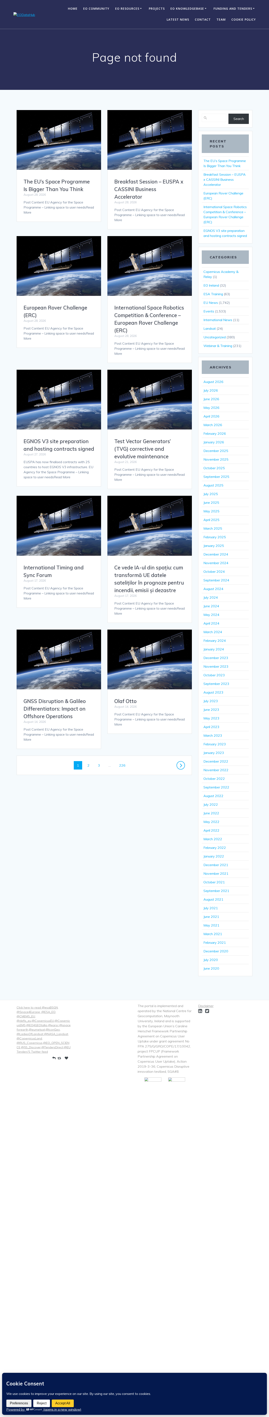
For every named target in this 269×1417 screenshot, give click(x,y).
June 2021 (211, 917)
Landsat (209, 328)
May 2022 (211, 822)
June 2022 (211, 813)
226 (123, 765)
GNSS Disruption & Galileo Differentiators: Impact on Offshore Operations (55, 708)
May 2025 (211, 511)
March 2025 (212, 528)
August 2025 (213, 485)
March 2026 (212, 425)
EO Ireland (211, 285)
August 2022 (213, 796)
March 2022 (212, 839)
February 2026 (214, 433)
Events (208, 311)
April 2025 (211, 520)
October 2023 (214, 675)
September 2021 (216, 891)
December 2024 (215, 554)
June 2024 (211, 606)
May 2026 (211, 407)
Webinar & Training (217, 346)
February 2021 (214, 942)
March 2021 (212, 934)
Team (221, 19)
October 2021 (214, 882)
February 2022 (214, 847)
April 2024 (211, 623)
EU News (210, 302)
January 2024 (213, 649)
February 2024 (214, 640)
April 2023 (211, 727)
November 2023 (215, 666)
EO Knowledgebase (187, 9)
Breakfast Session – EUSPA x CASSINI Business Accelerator (148, 189)
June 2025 (211, 502)
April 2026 (211, 416)
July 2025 (210, 494)
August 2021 (213, 899)
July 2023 (210, 701)
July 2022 (210, 804)
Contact (203, 19)
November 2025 (215, 459)
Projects (157, 9)
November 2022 (215, 770)
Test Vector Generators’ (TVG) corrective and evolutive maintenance (142, 449)
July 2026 (210, 390)
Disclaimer (206, 1006)
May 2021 (211, 925)
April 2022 (211, 830)
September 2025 (216, 477)
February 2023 (214, 744)
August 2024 (213, 589)
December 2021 (215, 865)
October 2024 (214, 571)
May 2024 (211, 615)
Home (73, 9)
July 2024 (210, 597)
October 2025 (214, 468)
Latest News (178, 19)
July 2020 (210, 960)
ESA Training (213, 294)
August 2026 (213, 382)
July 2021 (210, 908)
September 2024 (216, 580)
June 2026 (211, 399)
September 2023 (216, 684)
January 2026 (213, 442)
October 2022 (214, 778)
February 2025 (214, 537)
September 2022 (216, 787)
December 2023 (215, 658)
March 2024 (212, 632)
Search (238, 119)
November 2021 (215, 873)
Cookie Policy (243, 19)
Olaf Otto (125, 701)
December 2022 (215, 761)
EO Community (96, 9)
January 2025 (213, 546)
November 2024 (215, 563)
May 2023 (211, 718)
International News (217, 320)
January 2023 (213, 753)
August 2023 (213, 692)
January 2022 (213, 856)
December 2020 (215, 951)
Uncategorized (214, 337)
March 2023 (212, 735)
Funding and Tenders (233, 9)
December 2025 (215, 451)
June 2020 (211, 968)
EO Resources (127, 9)
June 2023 (211, 709)
